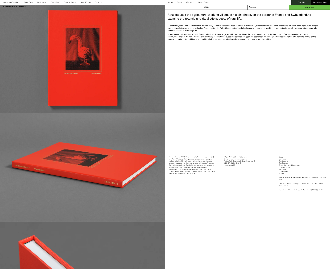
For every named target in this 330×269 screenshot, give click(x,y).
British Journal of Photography (289, 165)
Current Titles (28, 2)
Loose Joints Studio (320, 2)
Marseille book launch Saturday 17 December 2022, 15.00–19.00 (301, 190)
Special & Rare (86, 2)
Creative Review (284, 167)
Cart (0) (170, 2)
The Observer (283, 163)
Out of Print (99, 2)
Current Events (203, 2)
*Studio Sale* (55, 2)
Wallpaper (282, 169)
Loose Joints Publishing (11, 2)
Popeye (281, 173)
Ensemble (301, 2)
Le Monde (282, 159)
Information (190, 2)
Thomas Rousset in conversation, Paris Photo (295, 177)
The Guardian (283, 161)
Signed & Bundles (70, 2)
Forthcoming (41, 2)
